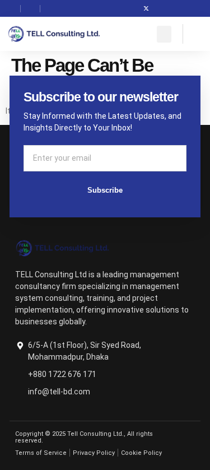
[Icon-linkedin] (163, 8)
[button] (164, 34)
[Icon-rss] (179, 8)
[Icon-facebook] (129, 8)
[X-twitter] (146, 8)
